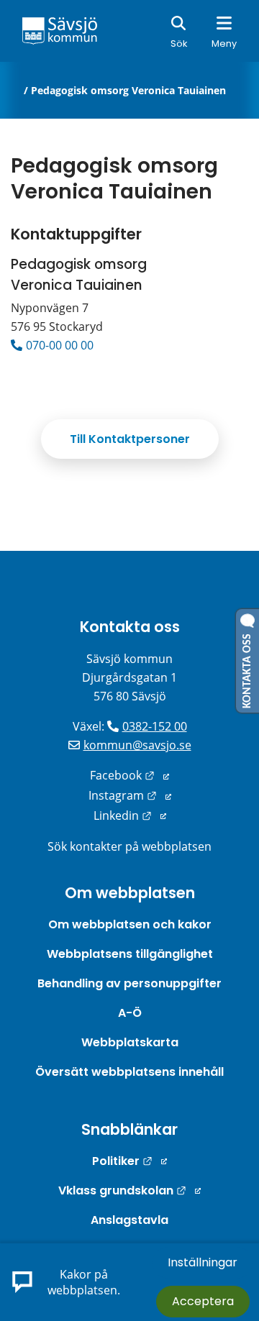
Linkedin (130, 815)
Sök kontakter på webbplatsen (129, 846)
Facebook (129, 775)
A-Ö (130, 1013)
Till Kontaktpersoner (130, 439)
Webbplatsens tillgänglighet (130, 954)
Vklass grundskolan (129, 1190)
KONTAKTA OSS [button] (247, 668)
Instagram (129, 795)
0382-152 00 (154, 726)
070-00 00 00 (60, 345)
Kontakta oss (130, 626)
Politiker (129, 1161)
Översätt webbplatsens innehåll (129, 1072)
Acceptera (203, 1301)
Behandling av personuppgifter (129, 983)
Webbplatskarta (129, 1042)
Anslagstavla (129, 1220)
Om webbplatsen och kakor (130, 924)
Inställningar (202, 1262)
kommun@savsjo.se (137, 745)
